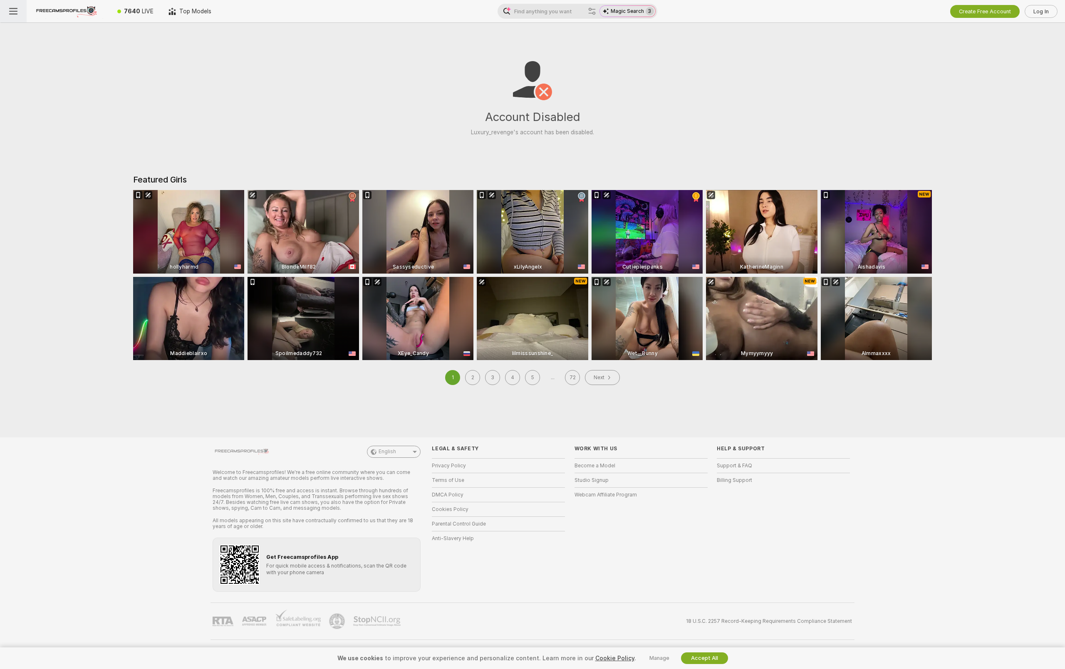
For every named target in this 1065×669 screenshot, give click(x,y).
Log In (1041, 11)
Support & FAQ (734, 466)
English (387, 451)
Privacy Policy (449, 466)
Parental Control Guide (459, 524)
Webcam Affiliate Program (606, 495)
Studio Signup (592, 480)
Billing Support (734, 480)
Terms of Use (448, 480)
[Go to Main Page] (68, 11)
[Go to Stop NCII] (377, 621)
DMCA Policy (447, 495)
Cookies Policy (450, 509)
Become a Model (595, 466)
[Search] (592, 11)
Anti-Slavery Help (453, 538)
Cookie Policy (614, 658)
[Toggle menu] (13, 11)
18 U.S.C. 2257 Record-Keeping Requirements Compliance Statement (769, 621)
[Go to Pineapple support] (338, 621)
